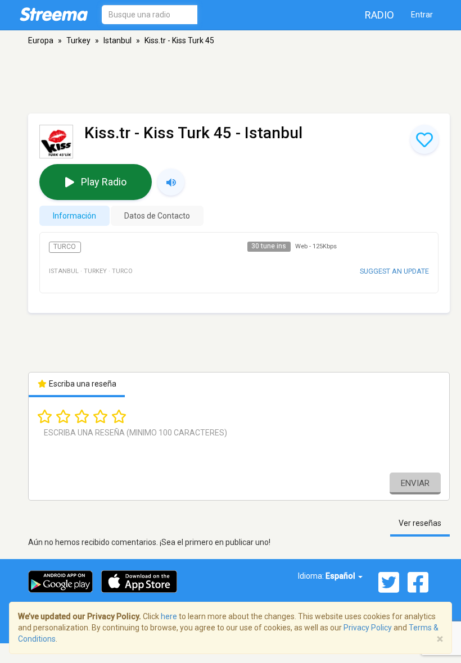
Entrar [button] (422, 14)
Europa (40, 40)
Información (74, 215)
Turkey (78, 40)
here (169, 616)
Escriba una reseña (81, 383)
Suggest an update (394, 271)
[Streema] (54, 14)
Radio (379, 15)
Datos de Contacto (157, 215)
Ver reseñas (420, 523)
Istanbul (117, 40)
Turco (64, 247)
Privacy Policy (368, 627)
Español (341, 575)
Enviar (415, 483)
